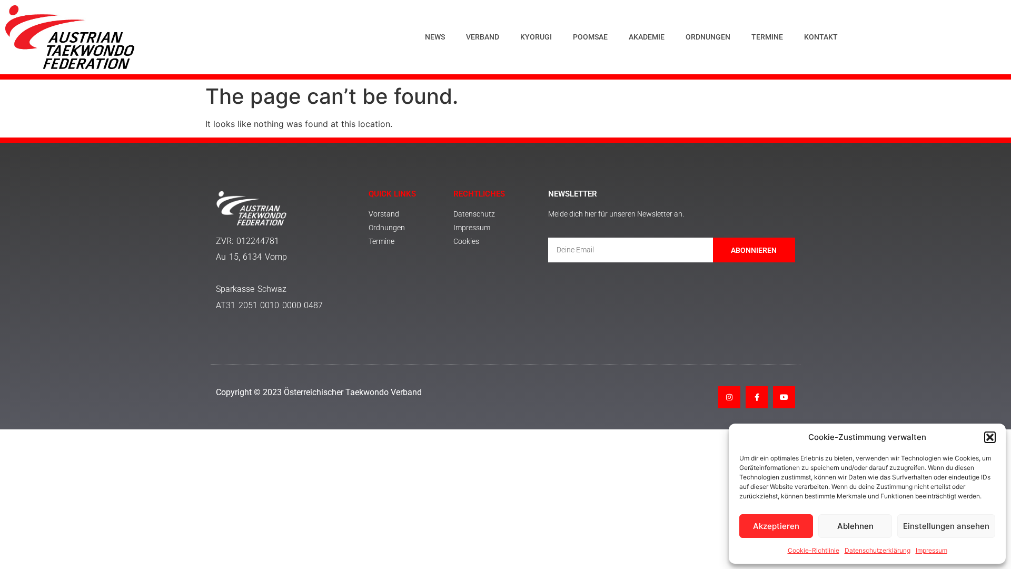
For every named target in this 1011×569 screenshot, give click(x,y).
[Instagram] (729, 397)
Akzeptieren (776, 526)
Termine (767, 37)
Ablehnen (855, 526)
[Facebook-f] (757, 397)
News (435, 37)
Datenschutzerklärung (877, 550)
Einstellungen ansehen (946, 526)
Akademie (647, 37)
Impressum (931, 550)
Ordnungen (708, 37)
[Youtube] (784, 397)
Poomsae (590, 37)
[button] (990, 437)
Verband (482, 37)
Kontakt (821, 37)
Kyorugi (536, 37)
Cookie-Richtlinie (813, 550)
